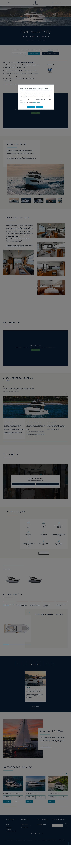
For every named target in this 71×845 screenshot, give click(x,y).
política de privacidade (36, 102)
